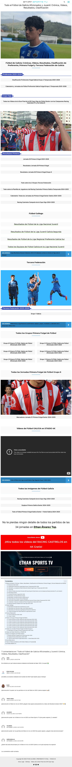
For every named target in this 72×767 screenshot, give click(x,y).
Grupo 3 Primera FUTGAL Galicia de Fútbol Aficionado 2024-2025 (54, 352)
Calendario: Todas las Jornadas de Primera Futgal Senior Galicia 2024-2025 (36, 196)
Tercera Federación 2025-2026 (15, 614)
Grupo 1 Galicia (36, 314)
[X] (34, 764)
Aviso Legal (21, 761)
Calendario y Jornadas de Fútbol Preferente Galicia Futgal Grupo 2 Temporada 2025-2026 (36, 86)
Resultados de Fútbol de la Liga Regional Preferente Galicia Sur (36, 239)
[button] (64, 2)
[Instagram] (36, 764)
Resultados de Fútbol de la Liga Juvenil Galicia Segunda (36, 232)
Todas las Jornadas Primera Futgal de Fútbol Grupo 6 (19, 628)
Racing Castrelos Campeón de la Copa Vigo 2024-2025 (36, 202)
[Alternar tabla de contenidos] (64, 581)
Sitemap (27, 761)
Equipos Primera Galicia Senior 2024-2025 (36, 505)
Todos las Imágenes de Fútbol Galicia (15, 633)
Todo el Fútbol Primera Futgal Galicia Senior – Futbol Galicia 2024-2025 (36, 512)
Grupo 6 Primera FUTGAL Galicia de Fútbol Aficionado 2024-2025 (18, 344)
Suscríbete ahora (10, 640)
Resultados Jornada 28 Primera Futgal (36, 165)
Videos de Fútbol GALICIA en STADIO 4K (16, 632)
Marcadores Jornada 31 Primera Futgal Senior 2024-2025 (36, 417)
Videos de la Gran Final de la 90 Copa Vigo (42, 761)
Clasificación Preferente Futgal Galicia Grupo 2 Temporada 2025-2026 (36, 80)
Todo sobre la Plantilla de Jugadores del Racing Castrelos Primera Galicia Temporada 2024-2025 (36, 189)
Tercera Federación (11, 613)
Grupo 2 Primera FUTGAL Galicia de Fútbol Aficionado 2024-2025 (18, 360)
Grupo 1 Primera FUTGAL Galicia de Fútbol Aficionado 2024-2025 (54, 360)
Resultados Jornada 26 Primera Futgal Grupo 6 (36, 172)
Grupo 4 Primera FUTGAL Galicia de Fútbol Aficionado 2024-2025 (18, 352)
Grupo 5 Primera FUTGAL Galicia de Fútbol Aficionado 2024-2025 (54, 344)
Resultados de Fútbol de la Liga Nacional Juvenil (36, 224)
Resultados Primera (13, 592)
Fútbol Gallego (9, 605)
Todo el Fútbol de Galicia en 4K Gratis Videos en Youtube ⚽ (21, 641)
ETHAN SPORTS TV (11, 643)
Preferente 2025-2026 (13, 584)
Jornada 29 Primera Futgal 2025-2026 (36, 159)
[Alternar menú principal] (68, 2)
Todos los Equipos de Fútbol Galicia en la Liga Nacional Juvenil (36, 247)
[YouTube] (38, 764)
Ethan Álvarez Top (45, 527)
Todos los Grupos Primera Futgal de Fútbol (16, 617)
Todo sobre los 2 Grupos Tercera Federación (36, 183)
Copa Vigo (11, 589)
